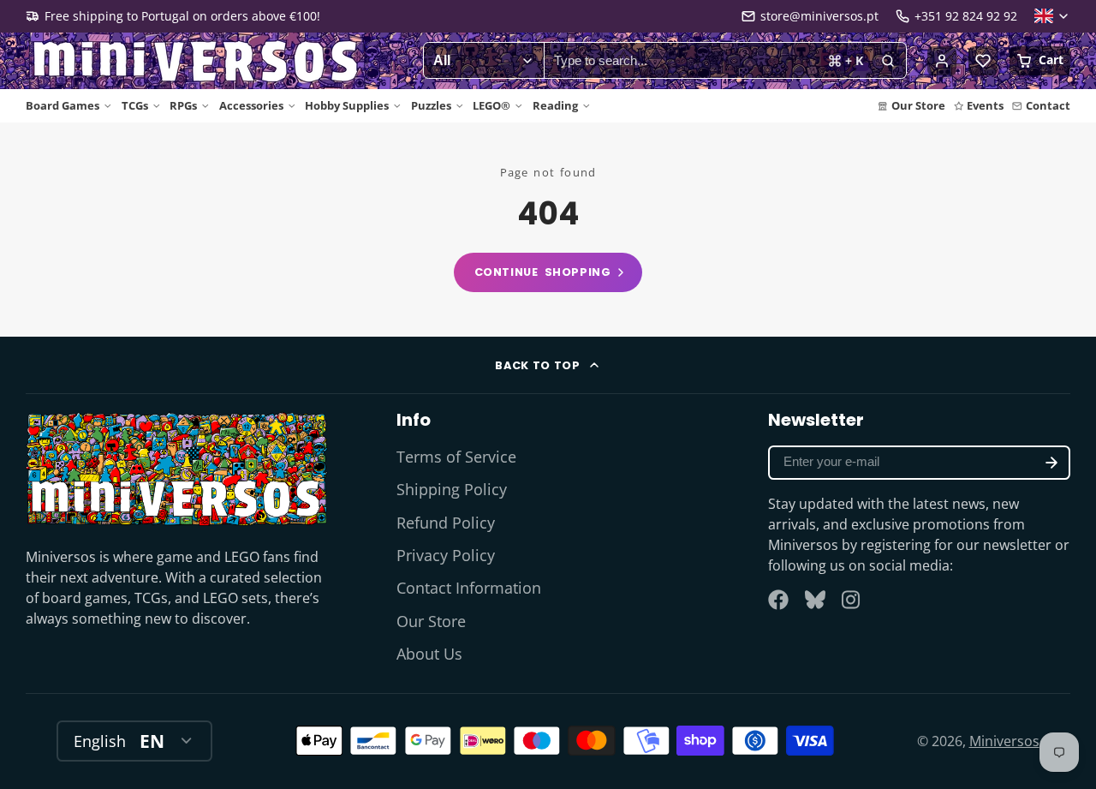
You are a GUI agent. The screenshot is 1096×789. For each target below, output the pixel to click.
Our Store (918, 105)
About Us (429, 653)
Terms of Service (456, 456)
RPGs (183, 105)
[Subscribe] (1051, 462)
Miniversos (1004, 741)
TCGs (135, 105)
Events (985, 105)
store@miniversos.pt (819, 16)
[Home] (197, 61)
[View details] (177, 468)
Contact (1048, 105)
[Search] (888, 61)
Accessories (251, 105)
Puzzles (431, 105)
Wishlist (983, 60)
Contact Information (468, 587)
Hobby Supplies (347, 105)
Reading (555, 105)
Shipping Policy (451, 489)
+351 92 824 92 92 (965, 16)
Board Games (62, 105)
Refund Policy (445, 522)
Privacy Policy (445, 555)
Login (941, 60)
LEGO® (491, 105)
